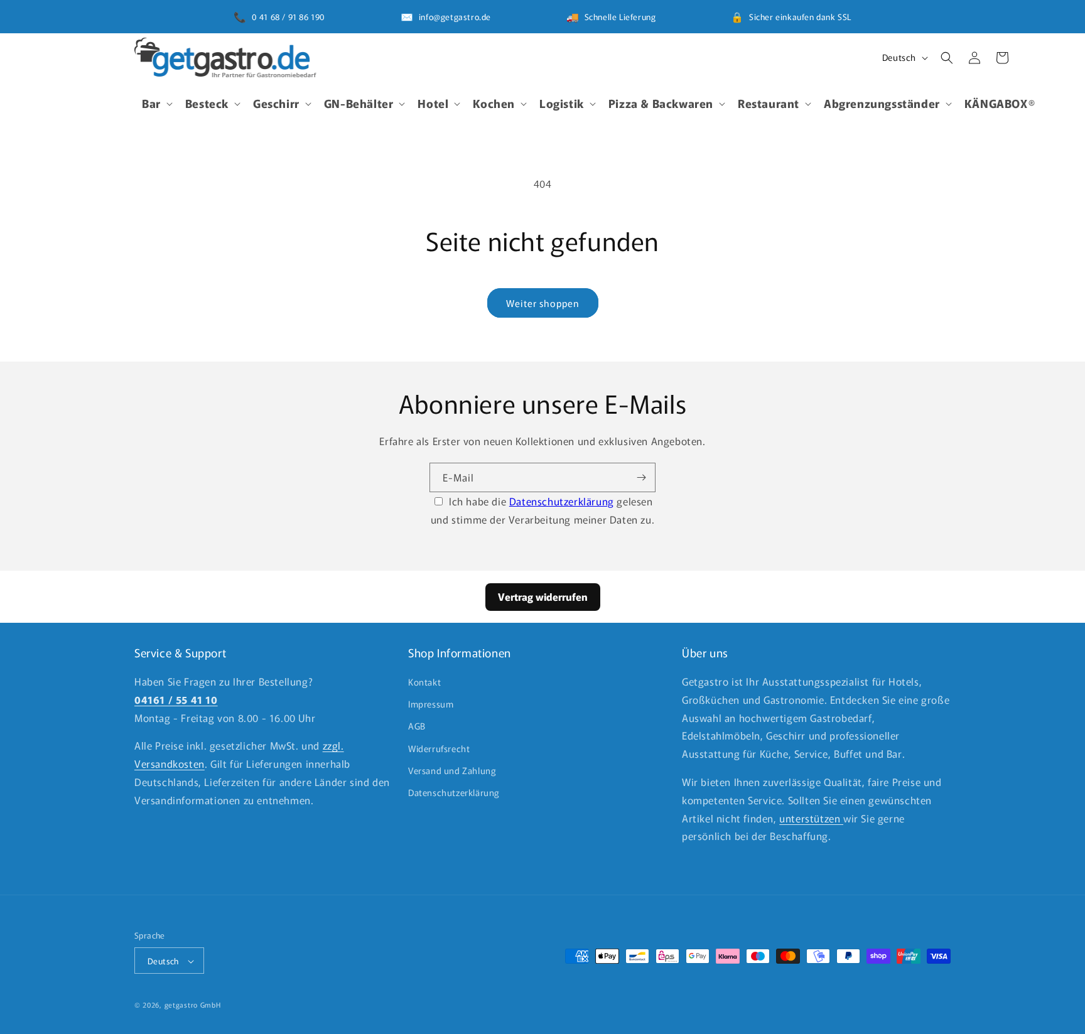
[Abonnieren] (641, 477)
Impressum (430, 703)
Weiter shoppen (543, 303)
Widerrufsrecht (439, 748)
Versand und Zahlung (452, 770)
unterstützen (811, 818)
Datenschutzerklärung (561, 501)
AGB (417, 726)
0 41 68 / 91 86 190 (288, 17)
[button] (156, 103)
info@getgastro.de (455, 17)
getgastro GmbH (193, 1005)
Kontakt (424, 682)
